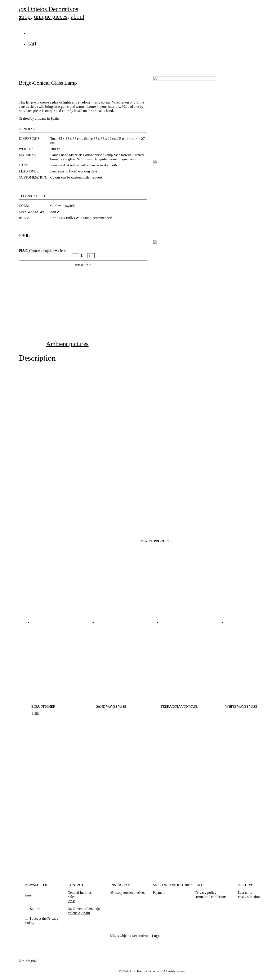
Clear (62, 251)
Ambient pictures (67, 343)
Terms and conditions (210, 897)
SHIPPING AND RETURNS (172, 885)
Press (71, 901)
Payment (159, 893)
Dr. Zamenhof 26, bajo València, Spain (84, 911)
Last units (245, 893)
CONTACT (76, 885)
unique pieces (50, 16)
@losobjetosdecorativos (128, 893)
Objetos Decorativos (48, 8)
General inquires (80, 893)
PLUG (23, 251)
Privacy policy (205, 893)
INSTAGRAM (120, 885)
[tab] (67, 344)
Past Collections (249, 897)
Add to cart (83, 265)
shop (25, 16)
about (77, 16)
